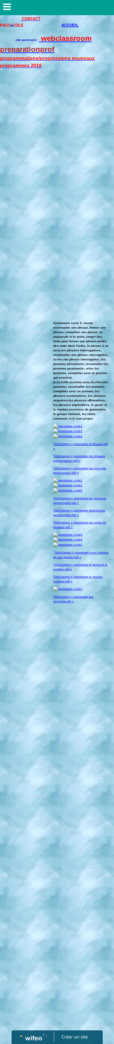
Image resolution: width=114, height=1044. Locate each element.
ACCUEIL (70, 25)
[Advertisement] (57, 137)
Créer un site (74, 1037)
